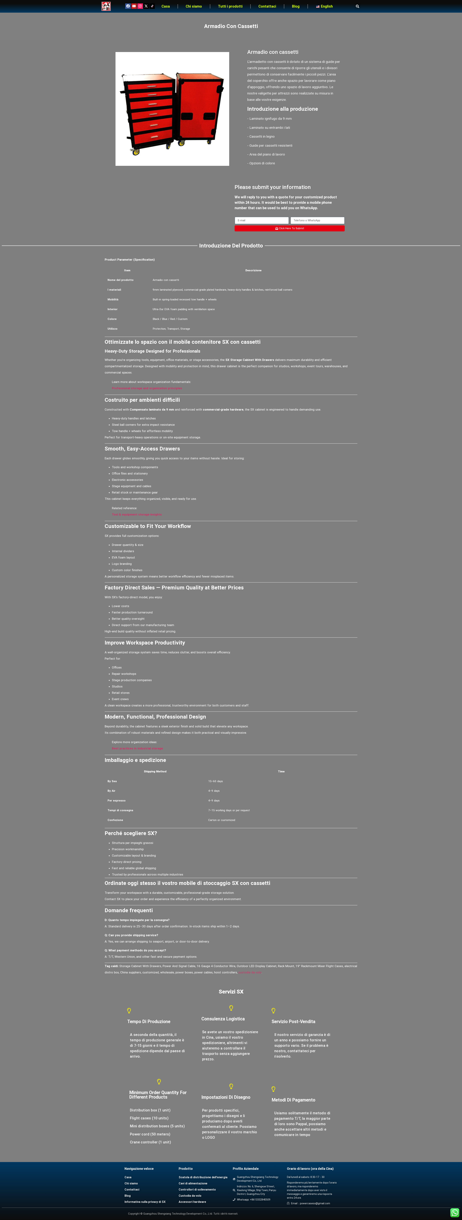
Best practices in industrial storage (137, 748)
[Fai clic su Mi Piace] (128, 6)
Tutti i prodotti (230, 6)
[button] (357, 6)
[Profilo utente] (140, 6)
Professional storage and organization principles (147, 388)
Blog (296, 6)
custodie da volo (249, 972)
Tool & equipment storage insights (137, 514)
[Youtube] (134, 6)
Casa (166, 6)
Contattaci (267, 6)
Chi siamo (194, 6)
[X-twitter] (146, 6)
